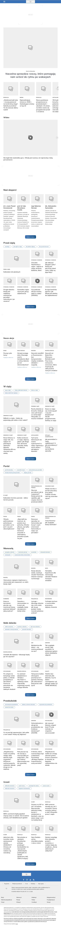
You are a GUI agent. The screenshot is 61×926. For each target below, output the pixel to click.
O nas (26, 883)
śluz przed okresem (44, 246)
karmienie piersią (22, 552)
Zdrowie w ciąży (8, 415)
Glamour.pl (18, 897)
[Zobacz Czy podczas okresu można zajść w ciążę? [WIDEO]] (37, 281)
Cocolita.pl (34, 902)
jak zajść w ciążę (18, 246)
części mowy (22, 785)
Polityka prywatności (17, 883)
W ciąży (5, 495)
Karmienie (6, 598)
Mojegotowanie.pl (51, 897)
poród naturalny (9, 469)
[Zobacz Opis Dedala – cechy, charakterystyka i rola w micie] (37, 829)
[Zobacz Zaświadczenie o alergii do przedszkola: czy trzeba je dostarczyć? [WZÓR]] (37, 714)
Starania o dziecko (36, 260)
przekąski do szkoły (34, 785)
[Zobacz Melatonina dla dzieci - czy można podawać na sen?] (37, 637)
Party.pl (18, 899)
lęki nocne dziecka (35, 626)
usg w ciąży (8, 390)
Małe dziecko (21, 350)
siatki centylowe (9, 626)
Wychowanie (7, 671)
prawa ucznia (46, 785)
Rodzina (33, 350)
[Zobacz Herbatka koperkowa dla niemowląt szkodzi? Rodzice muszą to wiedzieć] (51, 562)
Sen (32, 642)
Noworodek (48, 598)
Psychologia (48, 720)
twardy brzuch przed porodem (12, 472)
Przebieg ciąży (35, 406)
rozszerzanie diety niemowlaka (22, 554)
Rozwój (5, 577)
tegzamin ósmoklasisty (24, 788)
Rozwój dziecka (49, 350)
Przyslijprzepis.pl (51, 899)
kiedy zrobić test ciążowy (11, 393)
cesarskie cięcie (21, 469)
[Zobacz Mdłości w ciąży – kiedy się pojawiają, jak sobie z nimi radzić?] (16, 405)
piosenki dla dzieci (26, 629)
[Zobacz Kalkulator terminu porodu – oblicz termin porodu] (16, 484)
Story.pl (48, 902)
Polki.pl (33, 899)
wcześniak (33, 552)
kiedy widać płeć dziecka (21, 390)
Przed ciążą (6, 269)
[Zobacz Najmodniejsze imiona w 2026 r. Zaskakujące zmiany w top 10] (27, 89)
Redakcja (33, 883)
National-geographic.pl (6, 899)
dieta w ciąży (34, 390)
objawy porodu (27, 472)
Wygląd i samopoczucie (49, 436)
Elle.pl (2, 897)
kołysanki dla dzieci (45, 552)
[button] (30, 237)
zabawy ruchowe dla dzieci (28, 704)
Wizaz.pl (18, 902)
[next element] (57, 98)
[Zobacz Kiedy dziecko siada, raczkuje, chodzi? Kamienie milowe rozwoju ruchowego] (37, 562)
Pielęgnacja (34, 598)
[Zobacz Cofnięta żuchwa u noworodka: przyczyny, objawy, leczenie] (51, 593)
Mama (5, 350)
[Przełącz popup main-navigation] (4, 1)
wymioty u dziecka (22, 626)
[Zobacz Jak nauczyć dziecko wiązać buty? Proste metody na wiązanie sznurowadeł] (51, 714)
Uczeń (33, 802)
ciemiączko (7, 554)
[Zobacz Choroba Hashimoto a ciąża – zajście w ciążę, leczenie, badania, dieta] (37, 254)
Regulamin (6, 883)
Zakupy (47, 671)
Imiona (21, 97)
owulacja (7, 246)
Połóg (5, 516)
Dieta (46, 568)
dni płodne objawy (30, 246)
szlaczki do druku (9, 707)
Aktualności (34, 435)
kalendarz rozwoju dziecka (11, 629)
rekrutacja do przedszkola (11, 704)
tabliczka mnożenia (9, 785)
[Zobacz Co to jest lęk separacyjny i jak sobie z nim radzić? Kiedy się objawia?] (16, 719)
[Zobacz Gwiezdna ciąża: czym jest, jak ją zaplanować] (23, 281)
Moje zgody (41, 883)
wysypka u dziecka (9, 552)
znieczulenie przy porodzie (35, 469)
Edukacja (6, 97)
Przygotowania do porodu (36, 486)
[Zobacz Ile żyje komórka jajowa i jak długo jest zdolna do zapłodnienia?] (51, 281)
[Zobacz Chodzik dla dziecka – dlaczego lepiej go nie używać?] (16, 641)
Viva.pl (2, 902)
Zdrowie (19, 598)
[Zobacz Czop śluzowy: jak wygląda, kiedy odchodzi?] (51, 510)
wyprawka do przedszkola (45, 704)
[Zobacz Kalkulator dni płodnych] (16, 258)
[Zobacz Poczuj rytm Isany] (9, 344)
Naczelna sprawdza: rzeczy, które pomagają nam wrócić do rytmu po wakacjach (30, 75)
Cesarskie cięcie (49, 486)
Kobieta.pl (34, 897)
